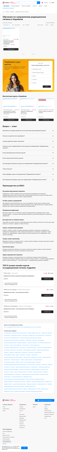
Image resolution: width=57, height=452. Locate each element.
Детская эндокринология (34, 345)
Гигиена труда (25, 335)
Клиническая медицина (22, 342)
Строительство (22, 425)
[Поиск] (38, 2)
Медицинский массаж (27, 376)
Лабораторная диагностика (30, 386)
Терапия (17, 354)
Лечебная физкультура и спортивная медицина (30, 374)
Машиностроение (22, 416)
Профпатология (18, 352)
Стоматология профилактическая (38, 381)
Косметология (18, 374)
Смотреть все (22, 427)
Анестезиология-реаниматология (44, 342)
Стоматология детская (31, 364)
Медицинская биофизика (8, 381)
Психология (21, 421)
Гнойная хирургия (7, 376)
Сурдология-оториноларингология (19, 384)
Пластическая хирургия (15, 359)
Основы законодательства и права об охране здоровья (14, 379)
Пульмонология (24, 352)
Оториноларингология (47, 357)
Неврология (6, 352)
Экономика (21, 423)
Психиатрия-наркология (46, 347)
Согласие (4, 443)
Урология (21, 362)
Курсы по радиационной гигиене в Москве (12, 327)
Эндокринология (35, 354)
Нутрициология (22, 408)
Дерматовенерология (23, 371)
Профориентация (47, 416)
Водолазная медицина (35, 369)
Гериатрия (16, 371)
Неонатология (22, 347)
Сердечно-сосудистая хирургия (27, 359)
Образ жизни (21, 414)
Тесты (45, 418)
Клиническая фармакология (9, 374)
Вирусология (34, 340)
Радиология (50, 384)
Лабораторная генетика (42, 384)
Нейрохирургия (34, 357)
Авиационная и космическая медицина (11, 369)
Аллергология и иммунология (24, 369)
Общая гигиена (48, 335)
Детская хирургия (25, 345)
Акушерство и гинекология (32, 342)
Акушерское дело (48, 381)
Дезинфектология (31, 335)
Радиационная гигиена (15, 337)
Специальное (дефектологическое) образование (13, 388)
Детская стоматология (30, 379)
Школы (4, 410)
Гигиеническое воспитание (16, 335)
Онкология (40, 357)
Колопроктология (27, 357)
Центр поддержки (7, 429)
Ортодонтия (38, 364)
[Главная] (3, 11)
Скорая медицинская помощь (9, 354)
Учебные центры (6, 408)
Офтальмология (7, 359)
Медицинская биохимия (39, 379)
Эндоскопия (38, 362)
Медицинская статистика (9, 391)
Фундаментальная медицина (19, 391)
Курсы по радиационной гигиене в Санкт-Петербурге (31, 327)
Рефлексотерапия (37, 352)
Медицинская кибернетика (32, 384)
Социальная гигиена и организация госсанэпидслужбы (14, 340)
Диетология (30, 371)
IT (19, 412)
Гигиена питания (7, 335)
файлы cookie (10, 446)
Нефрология (11, 352)
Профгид (46, 408)
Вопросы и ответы (6, 435)
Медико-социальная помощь (43, 388)
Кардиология (45, 371)
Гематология (6, 371)
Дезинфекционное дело (32, 388)
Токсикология (6, 345)
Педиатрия (50, 364)
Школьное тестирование (49, 414)
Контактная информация (7, 431)
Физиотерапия (22, 354)
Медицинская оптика (8, 384)
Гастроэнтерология (44, 369)
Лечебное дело (44, 364)
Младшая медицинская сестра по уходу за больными (14, 386)
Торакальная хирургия (38, 359)
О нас (4, 433)
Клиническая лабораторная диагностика (11, 347)
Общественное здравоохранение (10, 342)
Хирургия (17, 362)
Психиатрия (39, 347)
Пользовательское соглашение (8, 437)
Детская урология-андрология (15, 345)
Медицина (25, 388)
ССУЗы (4, 406)
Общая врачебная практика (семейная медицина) (13, 357)
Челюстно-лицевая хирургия (29, 362)
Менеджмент (21, 418)
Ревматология (31, 352)
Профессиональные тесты (49, 412)
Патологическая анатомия (31, 347)
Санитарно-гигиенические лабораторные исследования (30, 337)
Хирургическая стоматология (19, 381)
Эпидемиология (29, 340)
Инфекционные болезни (37, 371)
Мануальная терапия (44, 374)
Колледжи (21, 406)
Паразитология (7, 337)
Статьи (45, 406)
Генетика (11, 371)
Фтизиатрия (28, 354)
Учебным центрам (47, 410)
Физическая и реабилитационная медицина (34, 391)
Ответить (46, 86)
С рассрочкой (17, 24)
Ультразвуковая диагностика (17, 376)
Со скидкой (26, 24)
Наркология (28, 381)
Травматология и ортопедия (9, 362)
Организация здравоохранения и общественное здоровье (15, 364)
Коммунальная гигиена (40, 335)
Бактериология (41, 340)
